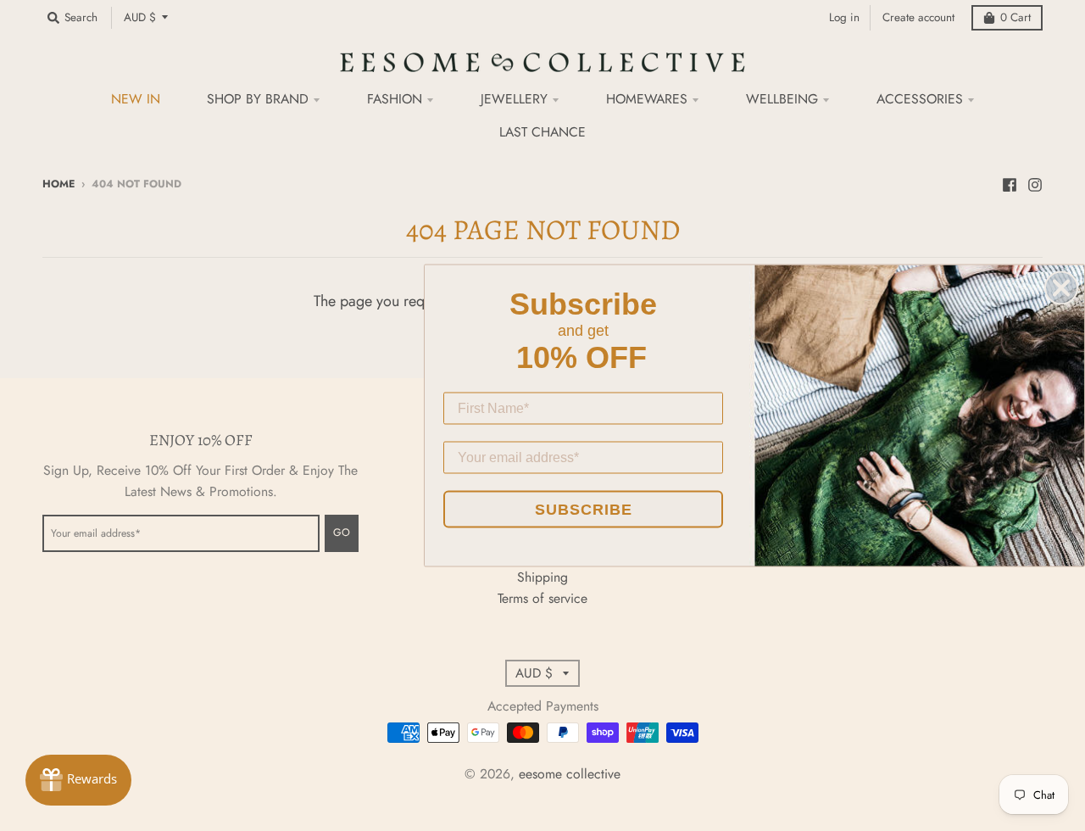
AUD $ (140, 17)
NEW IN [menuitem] (135, 99)
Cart (1015, 17)
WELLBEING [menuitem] (782, 99)
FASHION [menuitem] (394, 99)
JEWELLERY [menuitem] (514, 99)
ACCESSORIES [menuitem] (919, 99)
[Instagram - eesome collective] (1035, 183)
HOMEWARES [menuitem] (646, 99)
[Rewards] (78, 780)
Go (341, 532)
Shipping (542, 577)
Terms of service (542, 598)
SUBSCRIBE (583, 509)
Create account (918, 17)
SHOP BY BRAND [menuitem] (258, 99)
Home (58, 184)
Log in (844, 17)
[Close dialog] (1061, 288)
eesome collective (569, 774)
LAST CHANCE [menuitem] (542, 132)
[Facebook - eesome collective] (1009, 183)
